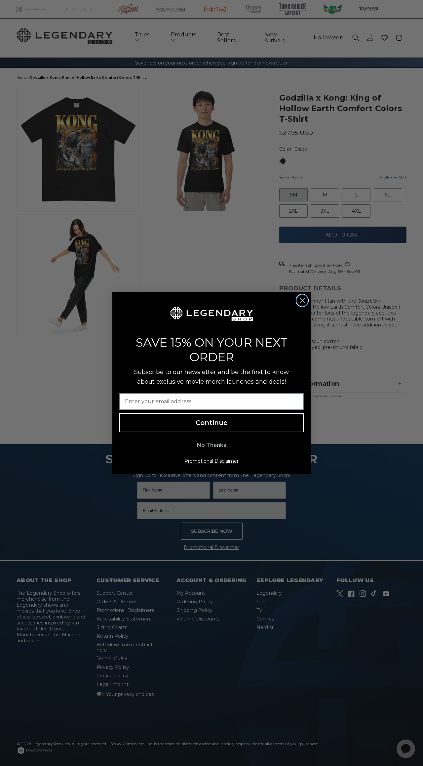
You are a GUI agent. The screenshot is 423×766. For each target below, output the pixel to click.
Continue (212, 423)
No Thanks (211, 445)
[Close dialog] (302, 300)
